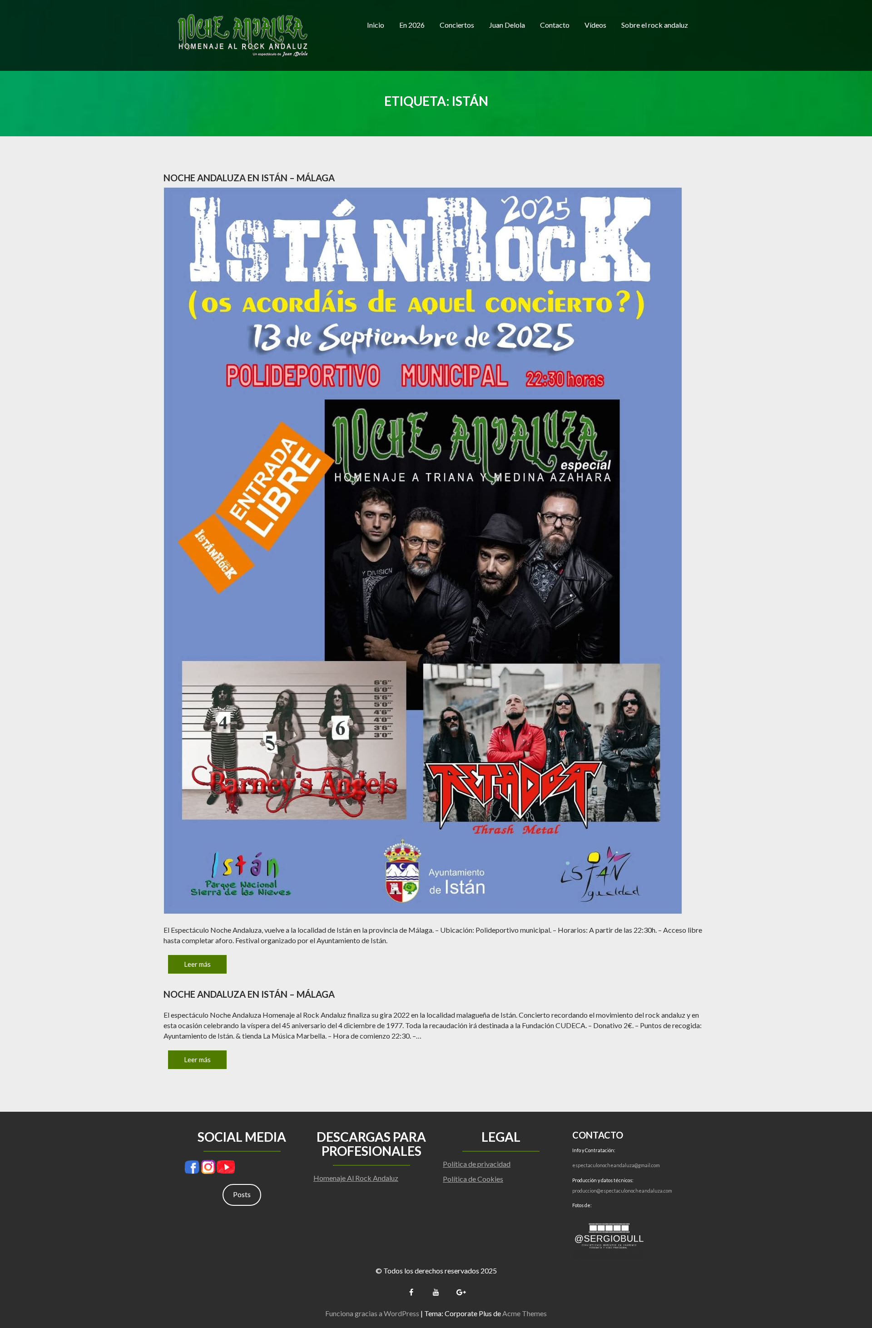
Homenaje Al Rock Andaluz (355, 1178)
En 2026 (412, 24)
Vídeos (595, 24)
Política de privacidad (476, 1163)
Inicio (375, 24)
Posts (242, 1194)
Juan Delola (507, 24)
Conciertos (457, 24)
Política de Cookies (473, 1178)
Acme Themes (524, 1313)
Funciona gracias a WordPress (372, 1313)
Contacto (555, 24)
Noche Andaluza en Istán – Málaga (249, 177)
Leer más (197, 964)
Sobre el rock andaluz (654, 24)
